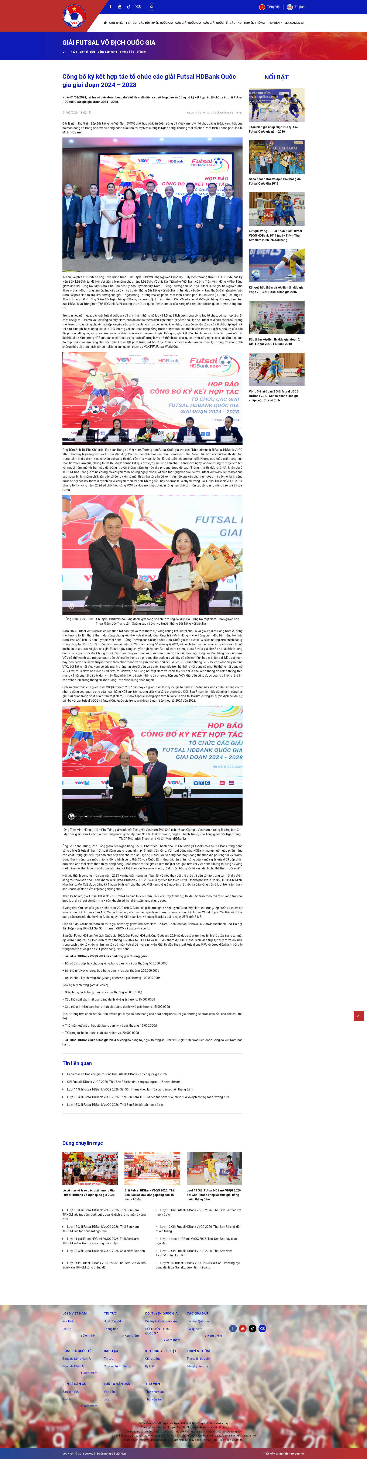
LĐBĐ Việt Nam (74, 1313)
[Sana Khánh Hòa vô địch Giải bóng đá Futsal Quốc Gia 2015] (277, 157)
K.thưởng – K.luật (161, 1351)
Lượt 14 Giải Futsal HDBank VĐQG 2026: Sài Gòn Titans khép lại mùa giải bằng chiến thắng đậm (130, 1089)
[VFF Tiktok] (129, 7)
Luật (107, 1399)
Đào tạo (235, 22)
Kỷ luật (149, 1366)
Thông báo (127, 51)
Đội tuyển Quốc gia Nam (161, 1321)
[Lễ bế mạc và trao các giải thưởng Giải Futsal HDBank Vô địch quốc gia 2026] (90, 1168)
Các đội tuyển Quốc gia (156, 22)
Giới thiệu (116, 22)
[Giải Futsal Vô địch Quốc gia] (63, 52)
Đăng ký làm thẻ (197, 1366)
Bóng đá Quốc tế (76, 1351)
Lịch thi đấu (87, 51)
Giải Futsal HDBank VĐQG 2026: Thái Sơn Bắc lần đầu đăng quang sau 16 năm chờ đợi (123, 1081)
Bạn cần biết (70, 1391)
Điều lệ (141, 51)
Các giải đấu (197, 1313)
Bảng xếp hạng (107, 51)
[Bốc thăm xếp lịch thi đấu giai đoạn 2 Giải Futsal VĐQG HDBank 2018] (277, 317)
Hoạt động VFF (113, 1321)
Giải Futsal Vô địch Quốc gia (214, 112)
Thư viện (273, 22)
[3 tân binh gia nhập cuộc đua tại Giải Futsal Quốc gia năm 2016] (277, 105)
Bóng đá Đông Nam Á (76, 1358)
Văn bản (109, 1391)
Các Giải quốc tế (215, 22)
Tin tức (131, 22)
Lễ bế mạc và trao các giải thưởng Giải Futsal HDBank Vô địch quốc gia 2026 (117, 1074)
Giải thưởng (153, 1358)
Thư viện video (155, 1391)
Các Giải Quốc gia (188, 22)
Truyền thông (254, 22)
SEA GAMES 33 (293, 22)
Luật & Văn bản (117, 1384)
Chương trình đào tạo (118, 1366)
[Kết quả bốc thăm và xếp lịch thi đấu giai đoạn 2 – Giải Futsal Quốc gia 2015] (277, 265)
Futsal (190, 112)
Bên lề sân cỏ (74, 1384)
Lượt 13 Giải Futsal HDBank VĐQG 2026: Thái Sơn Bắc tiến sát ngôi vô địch (115, 1104)
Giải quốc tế (194, 1329)
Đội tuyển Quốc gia (161, 1313)
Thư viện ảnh (153, 1399)
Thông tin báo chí (198, 1358)
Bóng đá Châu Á (73, 1366)
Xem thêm (90, 1335)
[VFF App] (138, 7)
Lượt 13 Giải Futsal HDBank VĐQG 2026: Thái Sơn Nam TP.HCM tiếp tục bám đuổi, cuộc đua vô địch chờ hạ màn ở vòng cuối (148, 1097)
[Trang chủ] (105, 23)
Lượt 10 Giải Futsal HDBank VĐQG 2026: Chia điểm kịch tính (106, 1251)
